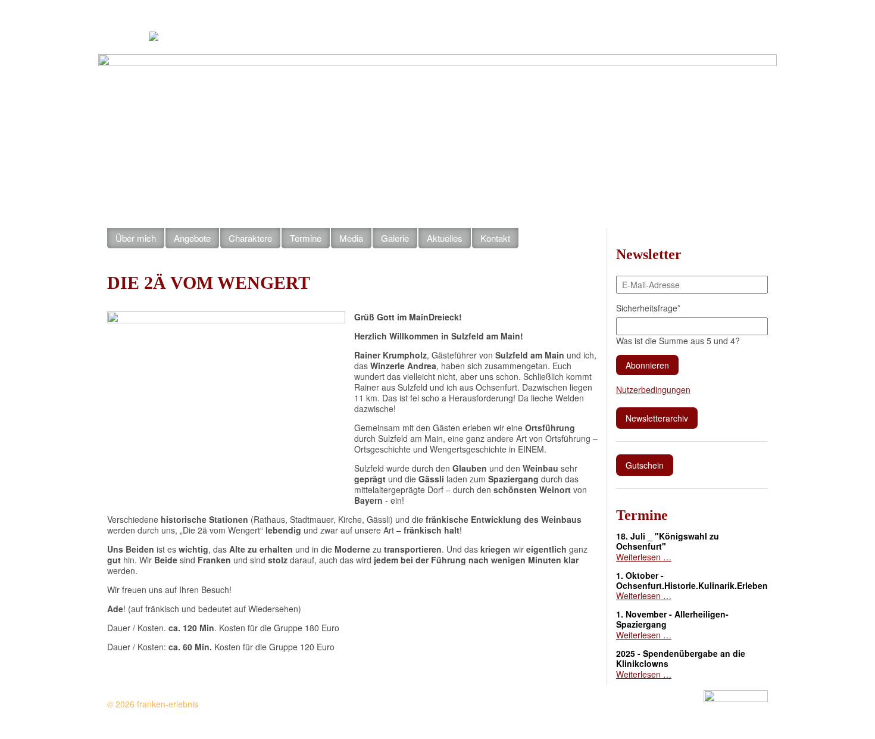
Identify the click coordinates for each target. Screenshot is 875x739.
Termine (305, 238)
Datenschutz (747, 36)
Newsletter (698, 36)
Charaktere (250, 238)
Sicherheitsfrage (648, 308)
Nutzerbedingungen (653, 389)
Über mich (135, 238)
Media (351, 238)
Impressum (651, 36)
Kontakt (609, 36)
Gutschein (570, 36)
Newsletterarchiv (657, 418)
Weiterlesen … (643, 557)
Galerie (395, 238)
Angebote (192, 238)
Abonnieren (647, 365)
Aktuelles (528, 36)
